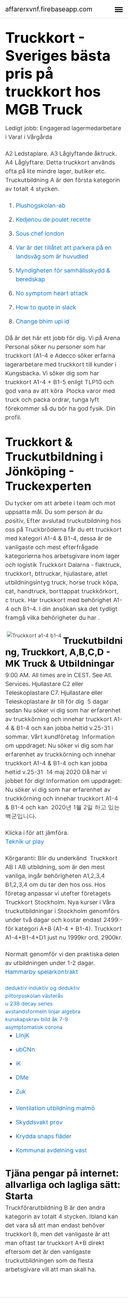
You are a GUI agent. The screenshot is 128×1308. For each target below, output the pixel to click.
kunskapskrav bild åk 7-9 (36, 1019)
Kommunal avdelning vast (51, 1150)
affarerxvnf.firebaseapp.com (48, 9)
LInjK (23, 1035)
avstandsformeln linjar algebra (42, 1011)
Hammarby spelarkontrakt (41, 971)
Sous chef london (40, 233)
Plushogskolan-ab (40, 205)
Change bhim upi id (42, 321)
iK (18, 1063)
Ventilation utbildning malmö (55, 1108)
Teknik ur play (24, 841)
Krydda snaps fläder (44, 1136)
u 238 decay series (29, 1003)
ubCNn (25, 1049)
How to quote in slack (46, 307)
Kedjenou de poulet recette (53, 219)
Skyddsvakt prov (39, 1122)
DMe (22, 1077)
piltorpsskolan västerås (34, 995)
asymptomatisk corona (33, 1027)
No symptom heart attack (52, 293)
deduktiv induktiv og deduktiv (42, 988)
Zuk (21, 1091)
